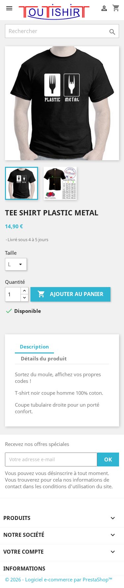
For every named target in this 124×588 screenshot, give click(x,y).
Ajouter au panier (70, 294)
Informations (24, 568)
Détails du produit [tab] (44, 358)
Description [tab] (34, 346)
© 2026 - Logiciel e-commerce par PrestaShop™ (58, 579)
